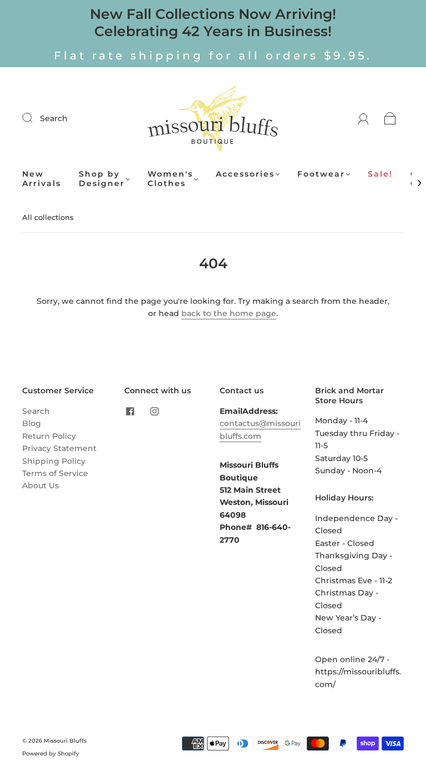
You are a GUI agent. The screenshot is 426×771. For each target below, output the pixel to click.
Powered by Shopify (50, 753)
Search (54, 118)
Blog (31, 423)
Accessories (245, 174)
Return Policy (49, 436)
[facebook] (130, 411)
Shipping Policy (53, 461)
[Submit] (34, 118)
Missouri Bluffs (65, 740)
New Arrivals (41, 179)
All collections (48, 217)
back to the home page (228, 313)
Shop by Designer (102, 179)
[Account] (364, 118)
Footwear (321, 174)
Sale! (380, 174)
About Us (40, 485)
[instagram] (154, 411)
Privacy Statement (59, 448)
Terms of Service (55, 473)
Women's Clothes (170, 179)
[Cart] (390, 118)
